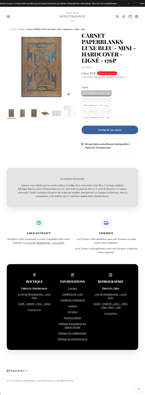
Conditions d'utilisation (72, 299)
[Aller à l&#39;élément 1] (11, 114)
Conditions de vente (72, 294)
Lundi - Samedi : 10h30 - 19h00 (34, 303)
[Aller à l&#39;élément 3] (34, 114)
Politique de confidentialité (72, 333)
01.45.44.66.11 (110, 313)
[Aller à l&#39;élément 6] (67, 112)
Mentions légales (72, 317)
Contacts (72, 305)
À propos (72, 288)
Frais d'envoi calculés (103, 77)
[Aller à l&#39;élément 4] (45, 114)
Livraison (72, 311)
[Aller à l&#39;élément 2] (22, 114)
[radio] (96, 93)
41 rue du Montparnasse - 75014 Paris (45, 242)
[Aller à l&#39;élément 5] (56, 114)
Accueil (13, 29)
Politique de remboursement (72, 338)
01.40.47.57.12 (34, 309)
